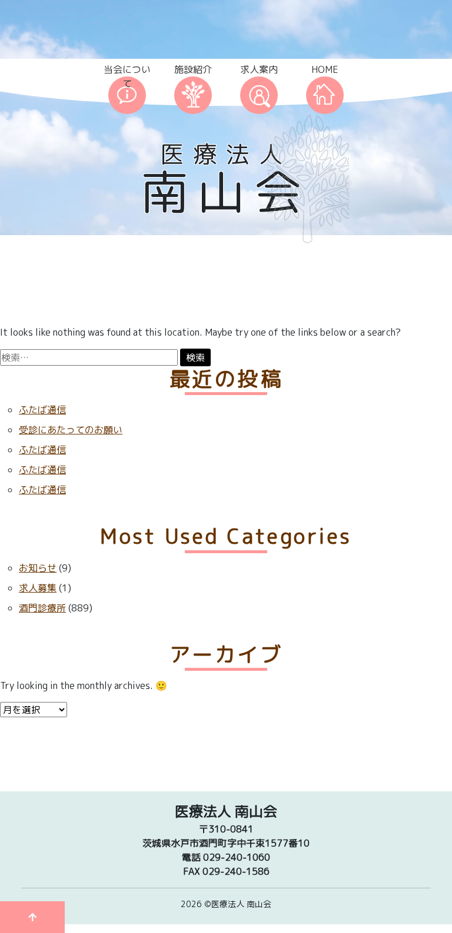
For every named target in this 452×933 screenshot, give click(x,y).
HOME (324, 69)
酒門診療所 (42, 607)
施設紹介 (193, 69)
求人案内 (259, 69)
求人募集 (37, 587)
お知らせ (37, 567)
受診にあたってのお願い (70, 429)
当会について (127, 76)
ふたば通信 (42, 409)
